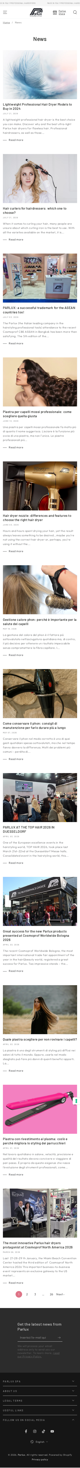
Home (6, 22)
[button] (75, 12)
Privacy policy (40, 1459)
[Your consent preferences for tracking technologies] (76, 1101)
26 (51, 1294)
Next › (60, 1294)
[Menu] (5, 12)
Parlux (21, 1454)
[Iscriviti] (60, 1337)
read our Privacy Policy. (38, 1354)
